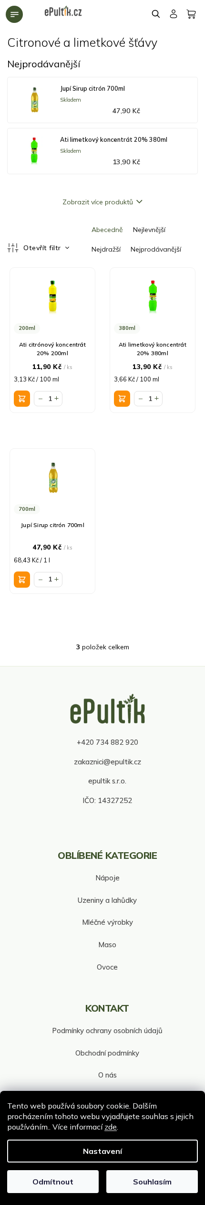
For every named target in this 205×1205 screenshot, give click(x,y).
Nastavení (102, 1151)
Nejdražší (106, 249)
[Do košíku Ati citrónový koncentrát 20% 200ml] (22, 399)
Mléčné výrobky (107, 922)
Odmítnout (52, 1181)
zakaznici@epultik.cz (107, 761)
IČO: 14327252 (107, 800)
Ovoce (107, 967)
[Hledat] (156, 13)
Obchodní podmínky (107, 1052)
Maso (107, 944)
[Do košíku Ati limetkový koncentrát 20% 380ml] (122, 399)
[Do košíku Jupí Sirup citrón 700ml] (22, 579)
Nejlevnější (149, 229)
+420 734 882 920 (107, 742)
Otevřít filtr (43, 247)
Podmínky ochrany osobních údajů (107, 1030)
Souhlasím (152, 1181)
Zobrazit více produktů (97, 202)
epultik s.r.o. (107, 780)
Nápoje (107, 877)
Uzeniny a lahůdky (107, 900)
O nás (107, 1074)
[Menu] (14, 14)
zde (110, 1126)
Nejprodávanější (156, 249)
